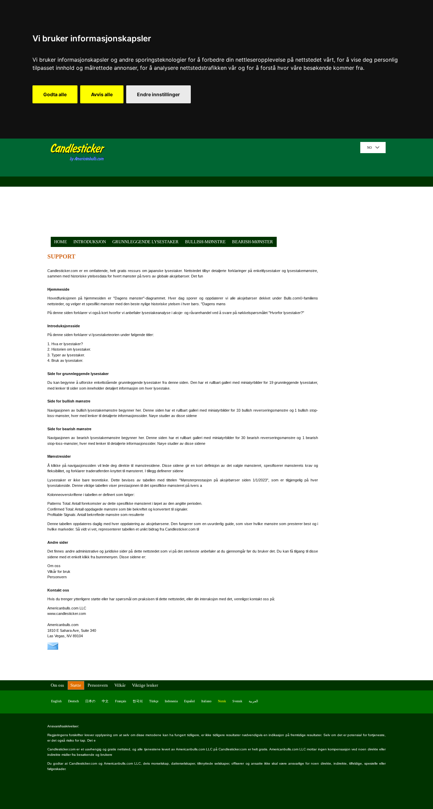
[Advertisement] (235, 189)
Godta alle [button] (55, 94)
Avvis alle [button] (102, 94)
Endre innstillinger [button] (158, 94)
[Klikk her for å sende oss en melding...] (52, 648)
